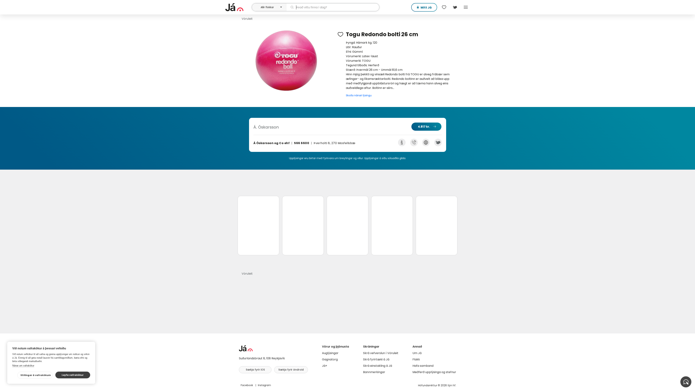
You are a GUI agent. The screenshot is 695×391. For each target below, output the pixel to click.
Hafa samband (422, 366)
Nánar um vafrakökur (23, 365)
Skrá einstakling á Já (377, 366)
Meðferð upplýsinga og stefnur (434, 372)
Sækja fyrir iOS (255, 369)
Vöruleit (247, 19)
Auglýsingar (330, 353)
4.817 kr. (424, 127)
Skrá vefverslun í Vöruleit (380, 353)
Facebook (247, 385)
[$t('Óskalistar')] (444, 7)
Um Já (417, 353)
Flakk (416, 359)
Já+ (324, 366)
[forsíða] (238, 7)
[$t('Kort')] (455, 7)
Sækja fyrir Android (291, 369)
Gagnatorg (330, 359)
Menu (466, 7)
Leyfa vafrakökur (73, 375)
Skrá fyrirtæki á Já (376, 359)
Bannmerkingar (374, 372)
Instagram (264, 385)
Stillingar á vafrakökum (35, 375)
